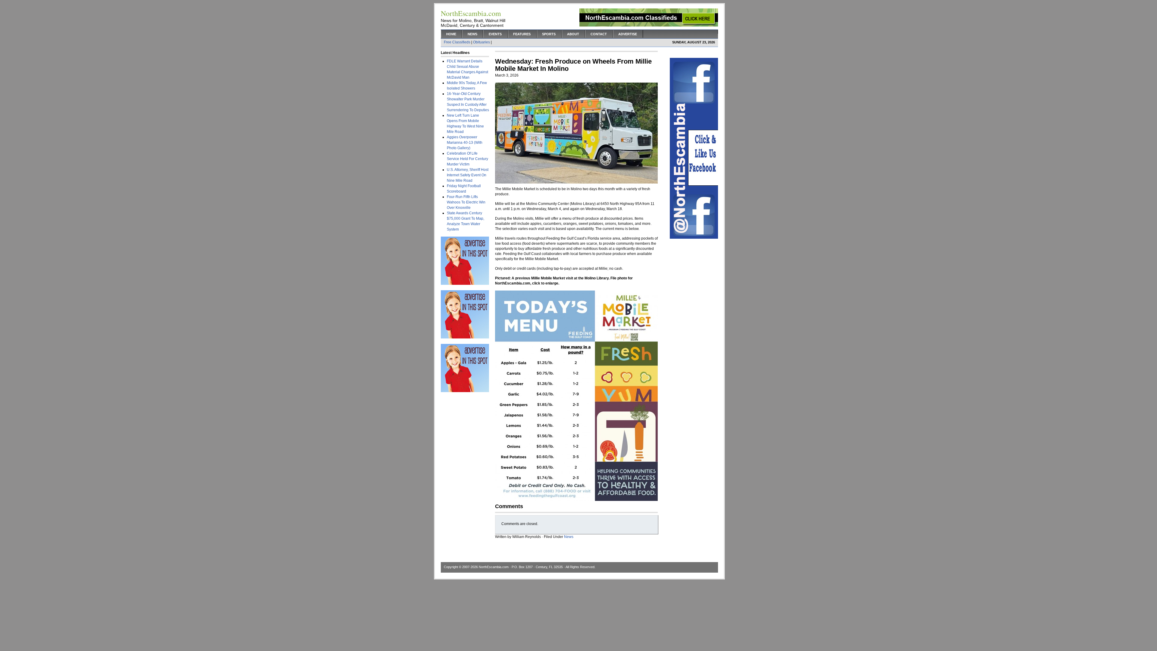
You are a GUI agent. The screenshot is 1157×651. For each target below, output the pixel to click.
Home (451, 34)
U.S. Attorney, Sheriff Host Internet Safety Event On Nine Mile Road (467, 175)
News (472, 34)
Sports (549, 34)
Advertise (627, 34)
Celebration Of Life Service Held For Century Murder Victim (467, 158)
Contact (599, 34)
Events (495, 34)
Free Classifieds (457, 42)
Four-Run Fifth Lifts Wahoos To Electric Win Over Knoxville (466, 202)
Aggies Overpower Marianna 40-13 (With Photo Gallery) (464, 142)
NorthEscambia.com (494, 567)
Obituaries (481, 42)
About (573, 34)
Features (522, 34)
